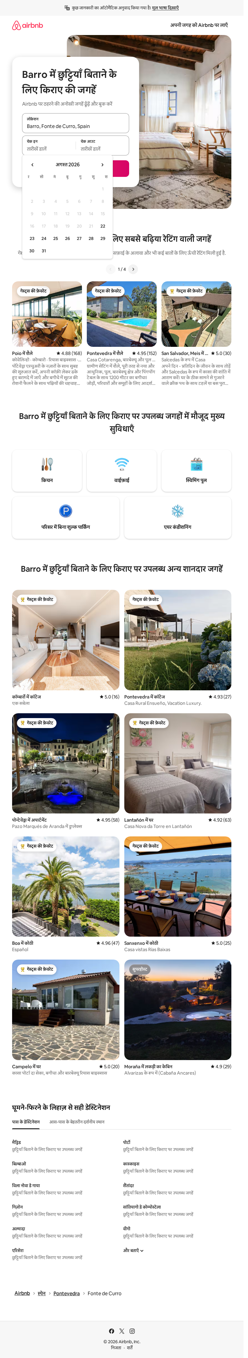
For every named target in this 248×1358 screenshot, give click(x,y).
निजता (116, 1347)
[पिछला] (111, 269)
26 (67, 238)
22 (102, 226)
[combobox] (75, 126)
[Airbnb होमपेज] (27, 25)
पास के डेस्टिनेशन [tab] (26, 1122)
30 (31, 251)
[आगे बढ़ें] (133, 269)
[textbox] (49, 148)
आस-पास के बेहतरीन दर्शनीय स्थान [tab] (76, 1122)
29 (102, 238)
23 (32, 238)
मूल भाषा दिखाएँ (165, 8)
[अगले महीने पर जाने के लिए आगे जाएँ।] (102, 165)
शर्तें (129, 1347)
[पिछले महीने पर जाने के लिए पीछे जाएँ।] (32, 165)
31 (44, 251)
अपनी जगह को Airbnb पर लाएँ (199, 25)
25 (55, 238)
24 (43, 238)
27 (79, 238)
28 (91, 238)
